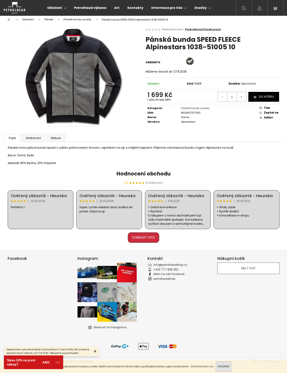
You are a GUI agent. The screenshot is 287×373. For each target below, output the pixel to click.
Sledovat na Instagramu (110, 327)
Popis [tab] (12, 138)
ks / (248, 268)
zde (211, 366)
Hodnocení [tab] (33, 138)
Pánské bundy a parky (195, 108)
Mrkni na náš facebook (169, 274)
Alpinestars (248, 84)
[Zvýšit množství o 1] (241, 97)
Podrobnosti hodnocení (203, 29)
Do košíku (266, 97)
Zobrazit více (143, 237)
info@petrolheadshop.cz (170, 265)
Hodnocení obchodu (143, 173)
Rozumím (223, 366)
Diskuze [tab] (56, 138)
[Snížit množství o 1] (222, 97)
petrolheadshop (164, 279)
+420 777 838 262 (165, 269)
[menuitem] (56, 8)
